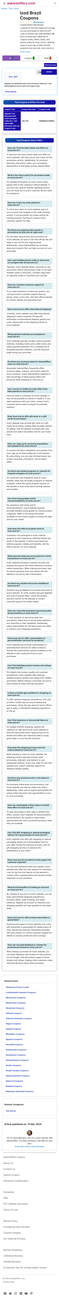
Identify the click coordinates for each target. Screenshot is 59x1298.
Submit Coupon (11, 1175)
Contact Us (9, 1169)
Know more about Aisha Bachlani (29, 1146)
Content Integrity (12, 1232)
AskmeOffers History (14, 1157)
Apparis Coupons (14, 1039)
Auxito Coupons (13, 1065)
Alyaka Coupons (13, 1029)
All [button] (11, 58)
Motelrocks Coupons (16, 1003)
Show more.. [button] (25, 51)
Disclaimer (8, 1192)
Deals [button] (47, 58)
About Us (8, 1163)
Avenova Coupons (14, 1081)
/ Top (10, 8)
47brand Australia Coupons (19, 1018)
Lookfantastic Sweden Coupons (21, 992)
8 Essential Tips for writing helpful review (25, 1267)
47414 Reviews (38, 22)
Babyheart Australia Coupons (19, 1091)
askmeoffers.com (21, 3)
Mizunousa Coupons (16, 997)
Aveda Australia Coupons (18, 1076)
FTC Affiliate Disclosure (15, 1203)
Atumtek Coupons (14, 1044)
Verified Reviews (12, 1261)
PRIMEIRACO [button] (45, 72)
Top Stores (11, 1111)
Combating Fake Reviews (16, 1226)
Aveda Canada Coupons (17, 1070)
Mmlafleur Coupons (15, 1034)
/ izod (15, 8)
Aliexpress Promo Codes (17, 987)
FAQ (5, 1198)
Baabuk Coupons (14, 1086)
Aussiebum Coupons (16, 1055)
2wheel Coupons (14, 1013)
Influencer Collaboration (15, 1180)
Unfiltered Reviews (13, 1255)
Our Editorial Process (14, 1238)
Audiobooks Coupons (16, 1049)
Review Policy (10, 1221)
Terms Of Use (10, 1209)
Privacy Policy (9, 1282)
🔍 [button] (55, 3)
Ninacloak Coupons (15, 1008)
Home (4, 8)
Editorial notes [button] (50, 65)
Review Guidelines (12, 1250)
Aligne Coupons (13, 1023)
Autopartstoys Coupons (17, 1060)
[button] (4, 3)
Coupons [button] (29, 58)
